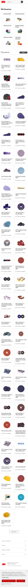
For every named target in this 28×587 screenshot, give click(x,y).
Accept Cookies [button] (21, 580)
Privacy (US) (15, 562)
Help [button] (3, 554)
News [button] (4, 545)
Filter (23, 52)
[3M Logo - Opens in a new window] (3, 2)
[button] (7, 584)
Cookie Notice (5, 577)
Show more (14, 531)
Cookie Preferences (11, 563)
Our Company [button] (6, 541)
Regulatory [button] (6, 550)
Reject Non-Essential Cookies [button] (8, 580)
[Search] (22, 2)
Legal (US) (9, 562)
